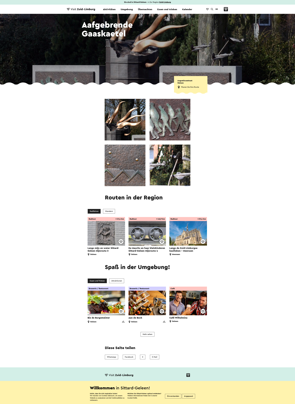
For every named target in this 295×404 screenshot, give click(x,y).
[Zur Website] (123, 322)
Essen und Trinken (97, 281)
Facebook (129, 357)
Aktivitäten (109, 9)
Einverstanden (173, 396)
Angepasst (188, 396)
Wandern (109, 211)
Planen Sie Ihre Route (190, 87)
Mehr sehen (147, 334)
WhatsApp (111, 357)
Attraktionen (116, 281)
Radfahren (94, 211)
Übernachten (145, 9)
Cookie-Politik (132, 398)
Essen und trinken (167, 9)
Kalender (187, 9)
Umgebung (127, 9)
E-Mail (154, 357)
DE (216, 9)
